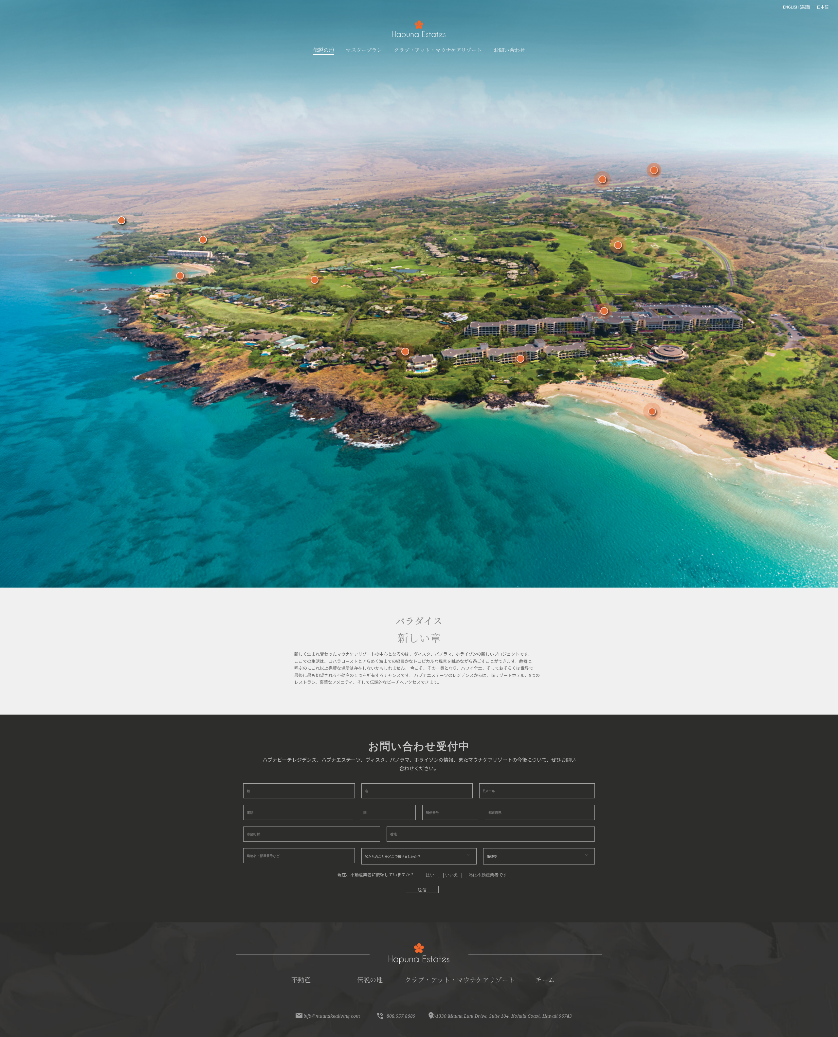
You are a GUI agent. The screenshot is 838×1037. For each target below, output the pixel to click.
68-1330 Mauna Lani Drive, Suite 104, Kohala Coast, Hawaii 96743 (500, 1016)
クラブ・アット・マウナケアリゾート (460, 979)
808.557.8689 (401, 1016)
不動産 (301, 979)
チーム (545, 979)
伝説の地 (370, 979)
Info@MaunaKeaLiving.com (331, 1016)
